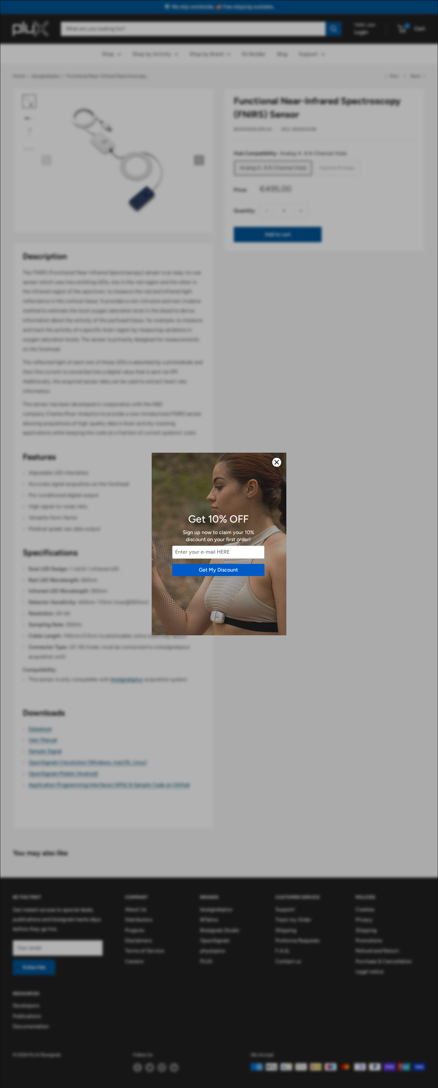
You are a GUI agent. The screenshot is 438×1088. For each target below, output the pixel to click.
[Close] (276, 462)
